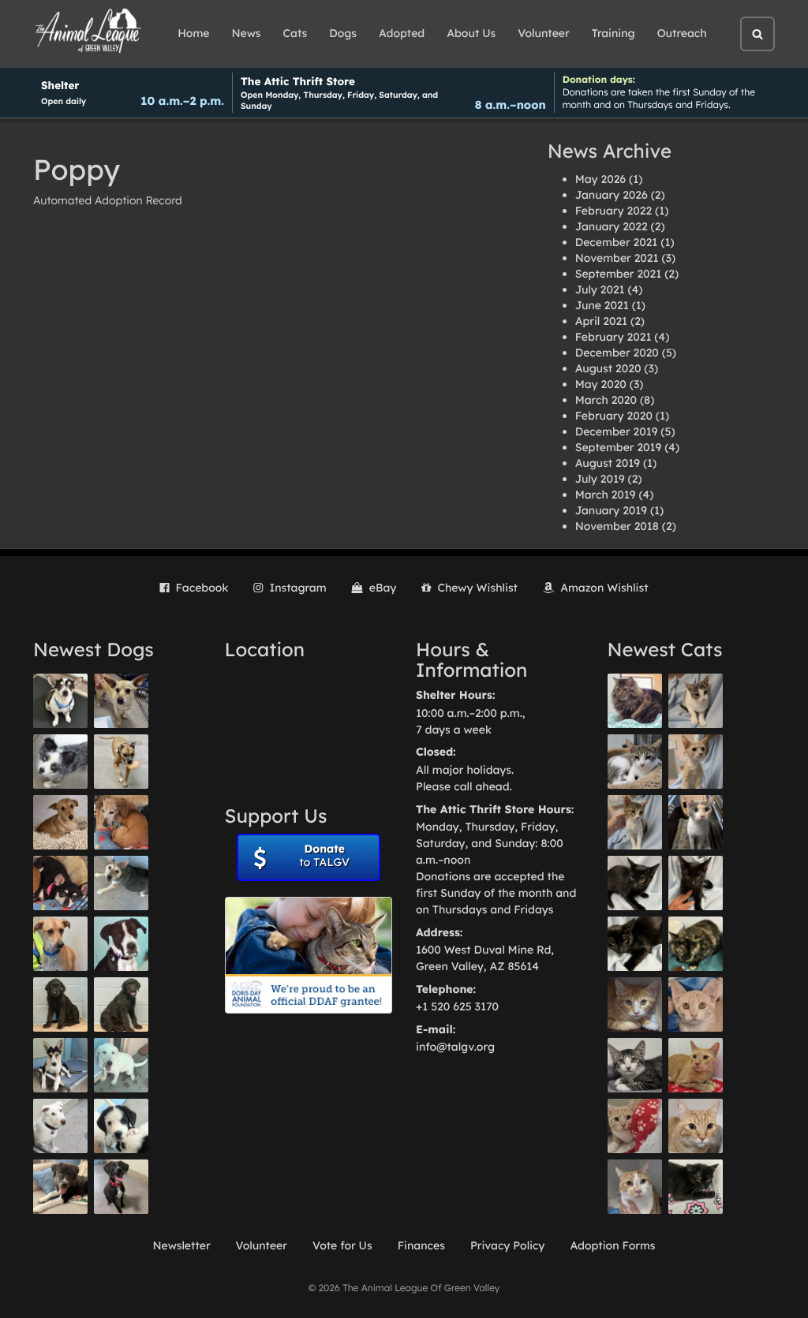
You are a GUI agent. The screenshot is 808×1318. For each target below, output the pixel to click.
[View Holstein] (635, 944)
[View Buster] (121, 701)
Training (613, 33)
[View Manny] (60, 1126)
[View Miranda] (60, 883)
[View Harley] (695, 822)
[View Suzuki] (635, 761)
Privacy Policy (507, 1245)
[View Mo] (121, 1065)
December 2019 (616, 431)
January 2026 (611, 195)
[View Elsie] (695, 1065)
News (246, 33)
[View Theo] (121, 761)
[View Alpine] (60, 1186)
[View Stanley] (121, 944)
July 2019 (600, 479)
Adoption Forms (612, 1245)
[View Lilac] (121, 1004)
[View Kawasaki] (695, 761)
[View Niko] (60, 944)
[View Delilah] (695, 944)
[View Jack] (60, 1065)
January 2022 (611, 226)
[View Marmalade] (635, 1186)
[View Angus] (695, 883)
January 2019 (611, 510)
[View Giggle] (695, 1004)
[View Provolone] (695, 1126)
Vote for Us (342, 1245)
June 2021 (602, 305)
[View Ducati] (635, 822)
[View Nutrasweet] (695, 1186)
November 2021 (617, 258)
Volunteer (543, 33)
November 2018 (617, 526)
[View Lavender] (60, 1004)
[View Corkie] (60, 822)
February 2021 (613, 337)
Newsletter (181, 1245)
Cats (295, 33)
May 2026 (600, 179)
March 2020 (606, 400)
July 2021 (600, 289)
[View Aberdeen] (635, 883)
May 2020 (601, 384)
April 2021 (601, 321)
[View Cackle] (635, 1065)
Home (193, 33)
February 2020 (614, 416)
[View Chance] (60, 701)
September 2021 (618, 274)
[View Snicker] (635, 1004)
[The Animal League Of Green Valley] (88, 31)
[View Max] (60, 761)
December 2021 (616, 242)
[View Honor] (121, 1186)
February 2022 (613, 210)
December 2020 (617, 352)
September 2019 (618, 447)
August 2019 (607, 463)
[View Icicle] (121, 1126)
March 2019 (605, 494)
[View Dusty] (121, 883)
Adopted (402, 33)
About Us (471, 33)
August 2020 (608, 368)
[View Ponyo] (121, 822)
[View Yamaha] (695, 701)
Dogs (343, 33)
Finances (421, 1245)
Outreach (682, 33)
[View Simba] (635, 1126)
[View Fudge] (635, 701)
